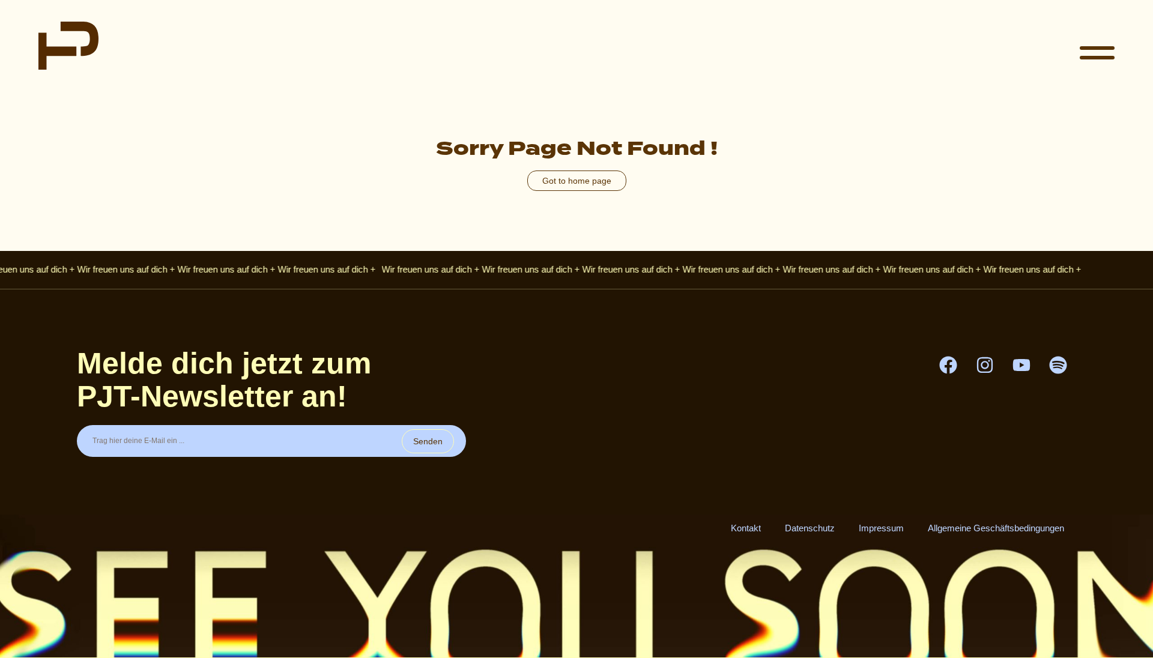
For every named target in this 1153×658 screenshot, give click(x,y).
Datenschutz (810, 528)
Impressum (881, 528)
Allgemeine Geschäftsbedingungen (996, 528)
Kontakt (746, 528)
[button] (1097, 54)
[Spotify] (1058, 365)
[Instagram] (985, 365)
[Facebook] (948, 365)
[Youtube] (1021, 365)
